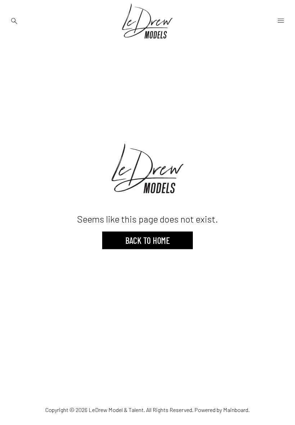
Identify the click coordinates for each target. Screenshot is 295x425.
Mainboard (235, 409)
